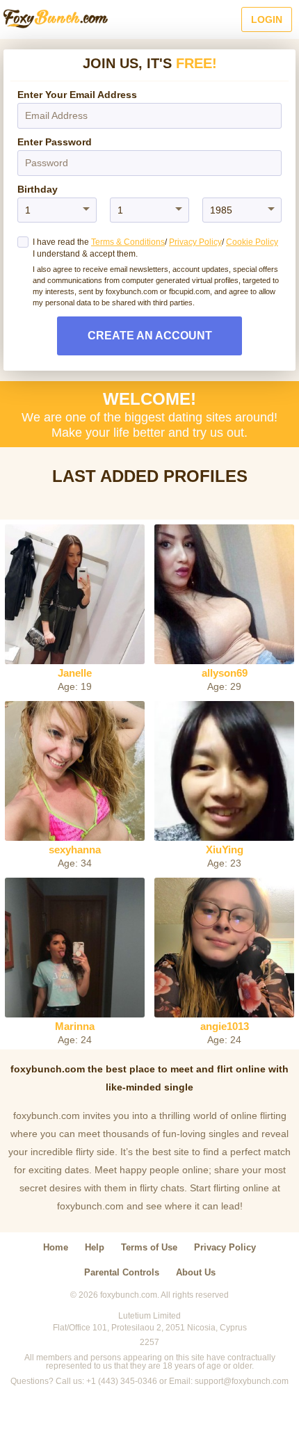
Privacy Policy (195, 242)
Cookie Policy (252, 242)
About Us (196, 1272)
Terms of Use (149, 1247)
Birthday (37, 189)
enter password (54, 142)
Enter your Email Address (77, 94)
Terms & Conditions (128, 242)
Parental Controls (121, 1272)
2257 (149, 1342)
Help (94, 1247)
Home (55, 1247)
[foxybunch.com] (55, 19)
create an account (150, 335)
